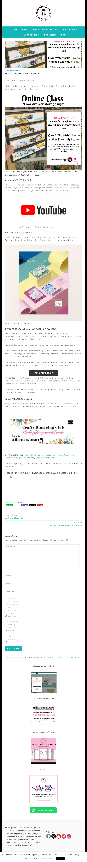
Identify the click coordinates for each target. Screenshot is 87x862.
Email (9, 584)
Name (9, 576)
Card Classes (69, 29)
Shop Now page (38, 455)
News (62, 35)
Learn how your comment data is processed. (60, 657)
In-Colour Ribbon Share (14, 516)
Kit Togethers (31, 35)
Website (10, 591)
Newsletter (49, 35)
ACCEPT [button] (60, 858)
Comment (10, 548)
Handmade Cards (12, 70)
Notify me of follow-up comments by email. (12, 626)
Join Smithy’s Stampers (45, 29)
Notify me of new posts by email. (13, 639)
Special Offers (41, 458)
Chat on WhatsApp (45, 810)
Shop (24, 29)
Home (14, 29)
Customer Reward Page (57, 455)
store (36, 89)
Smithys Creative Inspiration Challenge (66, 524)
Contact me (69, 237)
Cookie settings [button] (46, 858)
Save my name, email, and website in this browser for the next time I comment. (13, 607)
